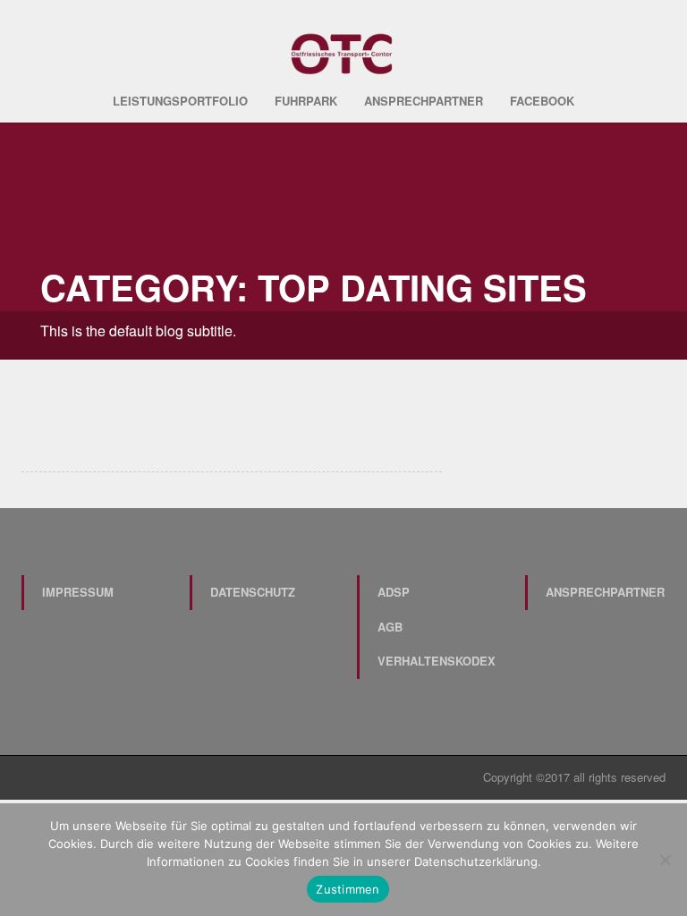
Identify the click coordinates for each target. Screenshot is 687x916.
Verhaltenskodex (436, 660)
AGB (390, 626)
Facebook (542, 100)
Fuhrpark (306, 100)
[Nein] (665, 860)
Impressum (78, 591)
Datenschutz (252, 591)
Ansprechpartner (423, 100)
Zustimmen (347, 889)
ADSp (393, 591)
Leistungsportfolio (180, 100)
